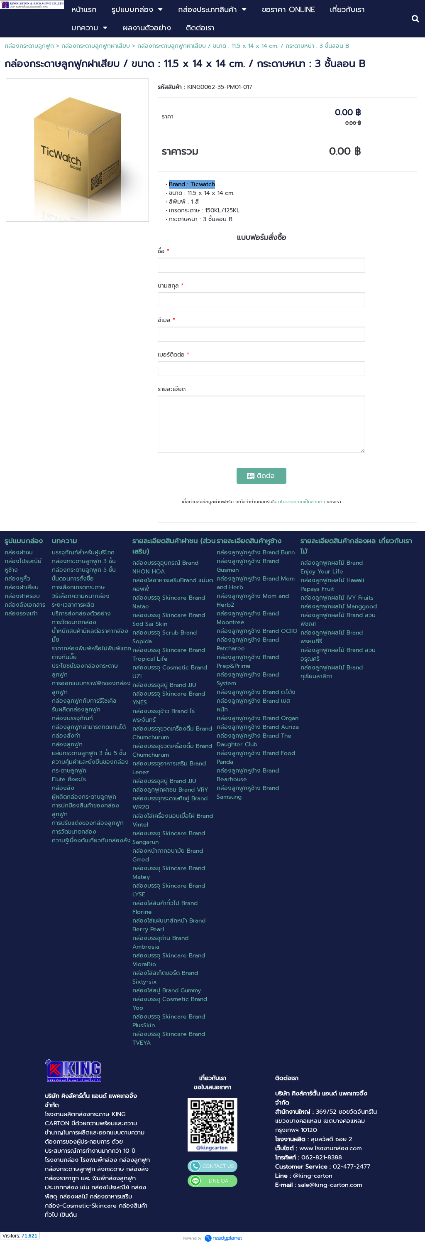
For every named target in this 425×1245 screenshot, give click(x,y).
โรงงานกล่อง (61, 1159)
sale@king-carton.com (330, 1184)
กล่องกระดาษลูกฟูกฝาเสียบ (95, 46)
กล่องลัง (137, 1169)
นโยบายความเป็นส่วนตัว (301, 501)
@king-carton (312, 1175)
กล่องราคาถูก (62, 1178)
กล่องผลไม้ (73, 1196)
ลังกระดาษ (110, 1169)
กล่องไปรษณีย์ (110, 1187)
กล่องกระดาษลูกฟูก (29, 46)
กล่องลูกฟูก (134, 1159)
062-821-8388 (321, 1157)
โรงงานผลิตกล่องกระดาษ (77, 1114)
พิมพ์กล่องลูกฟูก (114, 1178)
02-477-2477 (351, 1166)
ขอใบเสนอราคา (212, 1087)
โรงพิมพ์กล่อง (99, 1159)
